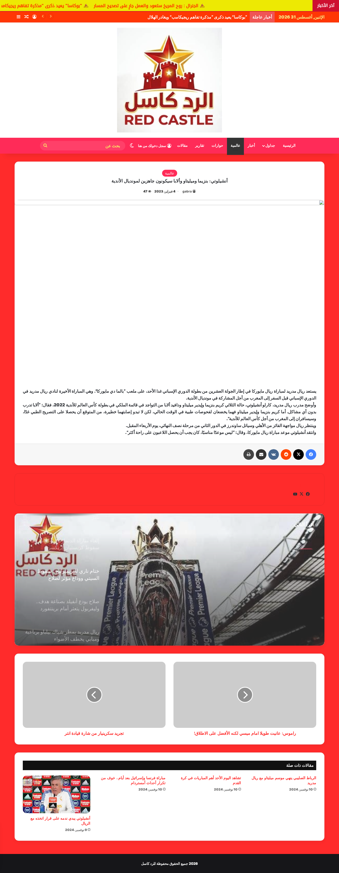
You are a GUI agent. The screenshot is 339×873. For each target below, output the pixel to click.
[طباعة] (248, 454)
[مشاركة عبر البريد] (261, 454)
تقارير (199, 146)
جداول (270, 146)
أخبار (251, 146)
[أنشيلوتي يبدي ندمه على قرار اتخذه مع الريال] (56, 794)
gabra (187, 191)
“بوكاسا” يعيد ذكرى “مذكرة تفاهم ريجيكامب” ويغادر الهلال (197, 17)
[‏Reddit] (286, 454)
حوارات (217, 146)
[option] (169, 579)
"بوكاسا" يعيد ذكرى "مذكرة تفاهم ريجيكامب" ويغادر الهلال (69, 6)
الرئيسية (289, 146)
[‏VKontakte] (273, 454)
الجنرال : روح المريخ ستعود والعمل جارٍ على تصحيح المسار (188, 6)
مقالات (182, 146)
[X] (298, 454)
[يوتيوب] (295, 494)
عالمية (235, 146)
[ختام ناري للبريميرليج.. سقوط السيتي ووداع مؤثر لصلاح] (169, 579)
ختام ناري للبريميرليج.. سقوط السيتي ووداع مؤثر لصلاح (266, 561)
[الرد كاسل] (169, 80)
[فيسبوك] (311, 454)
